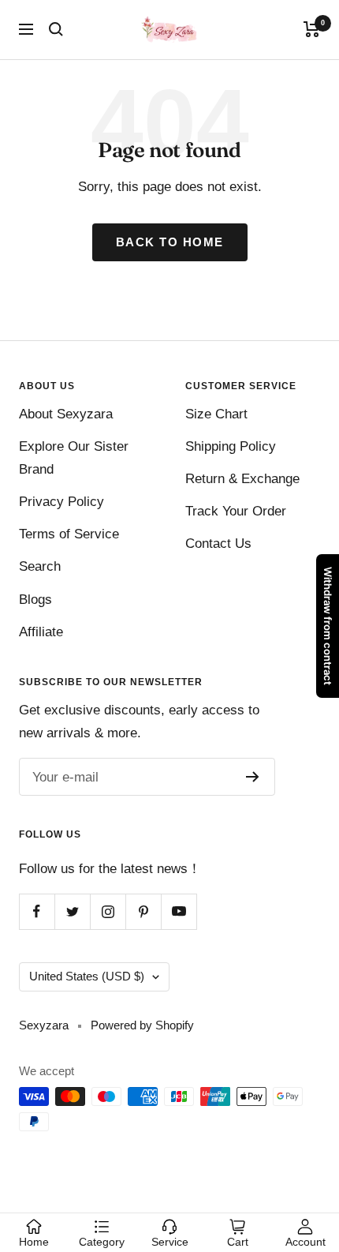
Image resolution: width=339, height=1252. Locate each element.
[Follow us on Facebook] (36, 911)
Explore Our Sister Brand (74, 458)
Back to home (170, 242)
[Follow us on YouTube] (178, 911)
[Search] (56, 29)
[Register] (252, 776)
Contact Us (218, 543)
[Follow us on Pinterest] (143, 911)
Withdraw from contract (328, 626)
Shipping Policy (230, 446)
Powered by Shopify (142, 1025)
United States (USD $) (86, 976)
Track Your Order (235, 511)
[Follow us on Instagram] (107, 911)
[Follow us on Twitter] (72, 911)
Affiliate (41, 631)
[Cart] (312, 29)
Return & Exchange (242, 478)
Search (40, 566)
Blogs (35, 599)
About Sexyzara (66, 414)
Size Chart (216, 414)
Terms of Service (69, 534)
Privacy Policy (61, 501)
